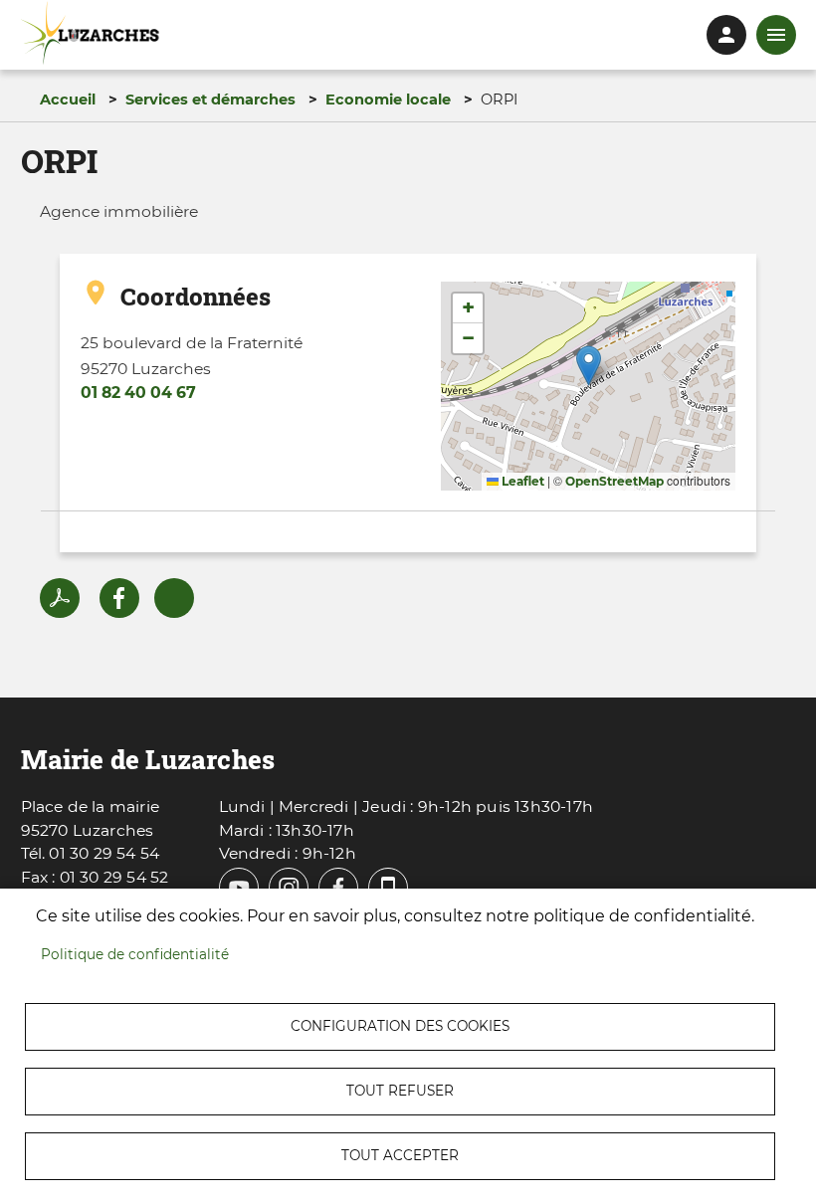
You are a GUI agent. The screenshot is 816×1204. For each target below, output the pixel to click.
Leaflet (521, 481)
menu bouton (776, 35)
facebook (338, 887)
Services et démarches (210, 99)
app (388, 887)
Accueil (68, 99)
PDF (60, 598)
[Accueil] (90, 33)
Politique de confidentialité (135, 954)
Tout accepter (400, 1155)
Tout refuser (400, 1091)
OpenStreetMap (614, 481)
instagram (288, 887)
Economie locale (388, 99)
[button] (588, 365)
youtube (239, 887)
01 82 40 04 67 (138, 392)
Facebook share (119, 598)
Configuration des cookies (400, 1026)
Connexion (726, 35)
